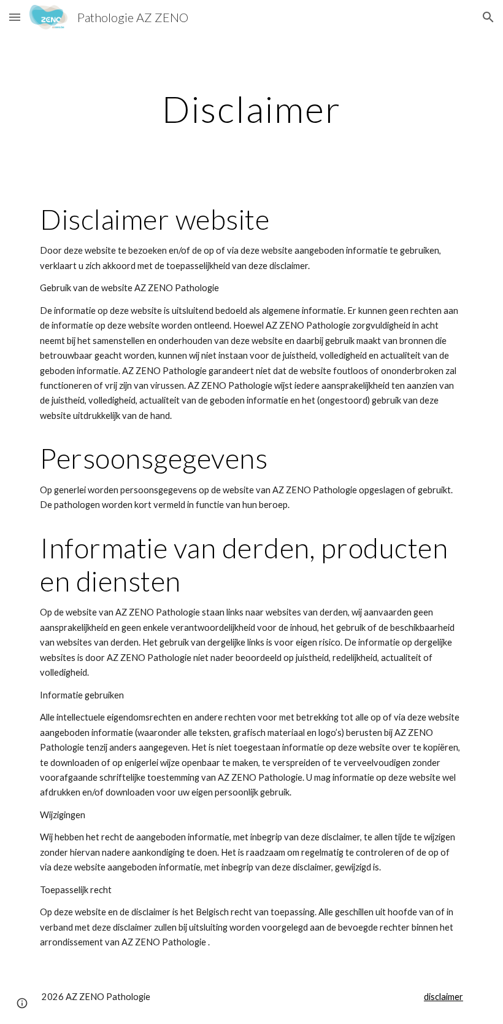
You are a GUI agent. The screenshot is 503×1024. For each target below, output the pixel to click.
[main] (251, 109)
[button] (14, 17)
